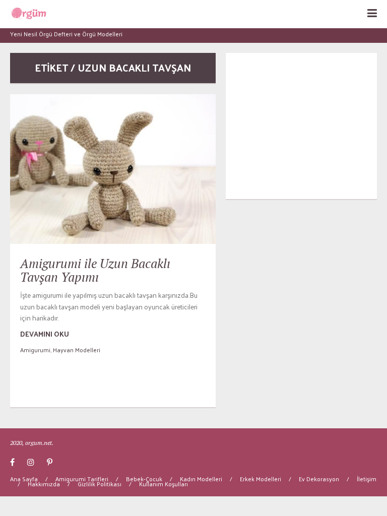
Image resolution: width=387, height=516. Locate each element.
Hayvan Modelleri (76, 349)
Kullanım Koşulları (163, 483)
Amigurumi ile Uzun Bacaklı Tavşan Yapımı (95, 270)
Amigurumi (35, 349)
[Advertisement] (301, 126)
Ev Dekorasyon (319, 478)
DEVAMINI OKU (44, 334)
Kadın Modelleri (201, 478)
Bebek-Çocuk (144, 478)
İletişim (366, 478)
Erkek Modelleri (260, 478)
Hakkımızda (44, 483)
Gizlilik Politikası (99, 483)
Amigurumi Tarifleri (81, 478)
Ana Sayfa (24, 478)
